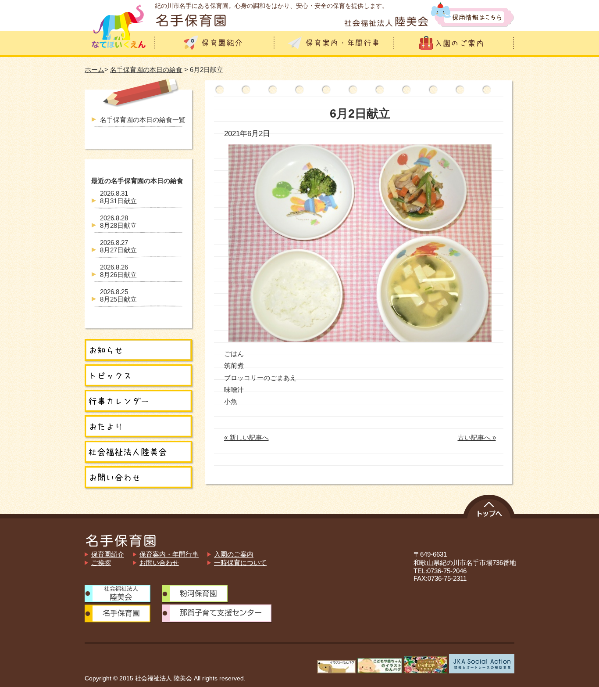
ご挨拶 (101, 562)
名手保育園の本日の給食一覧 (142, 119)
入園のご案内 (233, 554)
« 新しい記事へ (246, 437)
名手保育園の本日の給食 (146, 69)
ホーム (94, 69)
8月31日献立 (118, 197)
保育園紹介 (107, 554)
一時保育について (240, 562)
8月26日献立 (118, 270)
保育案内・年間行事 (169, 554)
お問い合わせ (159, 562)
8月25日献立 (118, 295)
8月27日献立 (118, 246)
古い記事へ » (477, 437)
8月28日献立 (118, 221)
